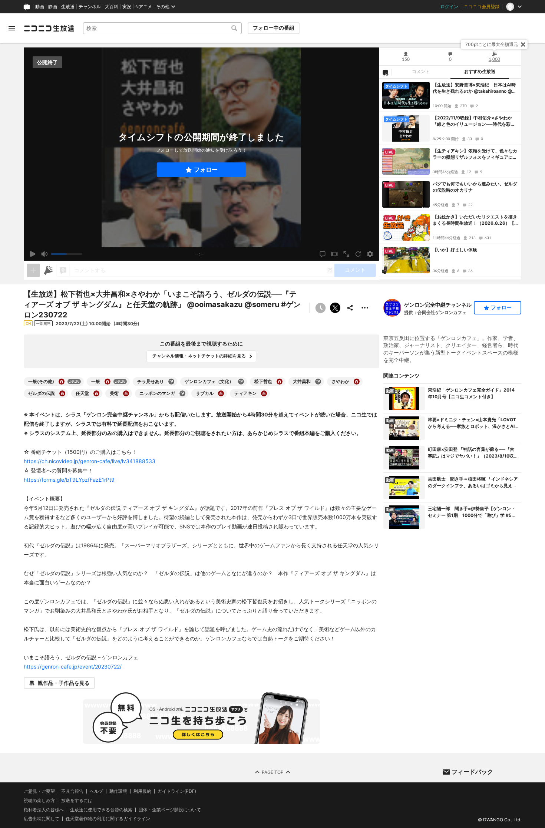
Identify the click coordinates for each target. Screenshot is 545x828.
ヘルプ (96, 791)
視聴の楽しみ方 (39, 800)
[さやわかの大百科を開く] (357, 382)
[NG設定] (385, 72)
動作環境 (118, 791)
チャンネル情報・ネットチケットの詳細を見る (199, 356)
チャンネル (90, 6)
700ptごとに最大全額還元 (491, 44)
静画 (52, 6)
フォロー (206, 169)
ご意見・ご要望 (39, 791)
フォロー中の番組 (273, 28)
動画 (39, 6)
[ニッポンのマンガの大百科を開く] (182, 393)
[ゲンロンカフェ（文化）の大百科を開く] (241, 382)
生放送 (68, 6)
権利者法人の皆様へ (44, 809)
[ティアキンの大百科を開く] (264, 393)
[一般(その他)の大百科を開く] (62, 382)
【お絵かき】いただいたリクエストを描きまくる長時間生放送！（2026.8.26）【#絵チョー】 (475, 220)
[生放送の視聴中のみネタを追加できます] (33, 270)
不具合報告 (72, 791)
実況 (126, 6)
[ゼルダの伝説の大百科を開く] (62, 393)
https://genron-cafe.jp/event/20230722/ (73, 666)
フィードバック (472, 771)
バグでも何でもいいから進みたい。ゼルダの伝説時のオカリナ (475, 187)
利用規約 (142, 791)
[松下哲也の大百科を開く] (280, 382)
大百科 (111, 6)
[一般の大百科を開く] (107, 382)
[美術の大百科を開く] (126, 393)
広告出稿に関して (41, 819)
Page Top (273, 772)
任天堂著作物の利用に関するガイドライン (108, 819)
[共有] (350, 308)
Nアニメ (143, 6)
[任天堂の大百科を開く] (96, 393)
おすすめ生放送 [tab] (479, 71)
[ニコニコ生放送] (49, 28)
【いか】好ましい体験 (455, 250)
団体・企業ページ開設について (170, 810)
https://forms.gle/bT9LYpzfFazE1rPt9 (69, 479)
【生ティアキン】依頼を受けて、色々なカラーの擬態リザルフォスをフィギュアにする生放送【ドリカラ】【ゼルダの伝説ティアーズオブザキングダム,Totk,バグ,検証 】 (475, 154)
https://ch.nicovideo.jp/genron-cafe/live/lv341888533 (89, 461)
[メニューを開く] (11, 28)
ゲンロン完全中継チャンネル (438, 304)
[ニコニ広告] (48, 270)
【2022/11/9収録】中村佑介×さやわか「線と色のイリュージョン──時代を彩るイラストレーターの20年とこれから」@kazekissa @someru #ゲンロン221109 (475, 121)
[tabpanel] (450, 179)
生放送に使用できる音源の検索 (101, 810)
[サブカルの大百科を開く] (221, 393)
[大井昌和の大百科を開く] (318, 382)
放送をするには (76, 800)
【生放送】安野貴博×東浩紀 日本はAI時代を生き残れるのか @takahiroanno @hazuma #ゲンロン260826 (475, 88)
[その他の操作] (365, 308)
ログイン (449, 6)
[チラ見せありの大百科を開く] (171, 382)
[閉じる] (523, 44)
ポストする (335, 308)
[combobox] (162, 28)
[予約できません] (320, 308)
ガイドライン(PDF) (177, 791)
